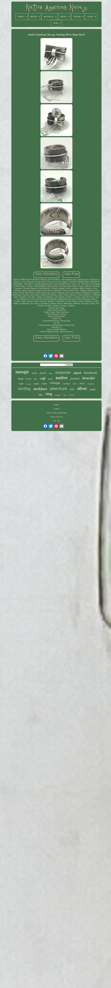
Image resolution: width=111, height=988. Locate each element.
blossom (28, 384)
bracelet (88, 378)
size (72, 389)
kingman (90, 384)
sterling (24, 388)
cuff (42, 378)
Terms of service (56, 417)
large (64, 395)
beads (28, 379)
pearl (50, 378)
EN (54, 421)
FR (58, 421)
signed (77, 372)
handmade (90, 372)
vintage (55, 383)
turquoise (63, 372)
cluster (44, 383)
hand (75, 384)
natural (71, 395)
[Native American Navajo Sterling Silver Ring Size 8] (56, 54)
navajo (22, 371)
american (58, 388)
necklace (40, 389)
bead (20, 379)
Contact (56, 409)
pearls (43, 373)
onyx (82, 383)
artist (34, 373)
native (62, 377)
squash (36, 384)
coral (92, 389)
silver (82, 388)
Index (56, 405)
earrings (66, 383)
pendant (75, 378)
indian (21, 384)
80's (35, 379)
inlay (41, 395)
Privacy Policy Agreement (56, 413)
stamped (58, 395)
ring (48, 393)
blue (51, 373)
